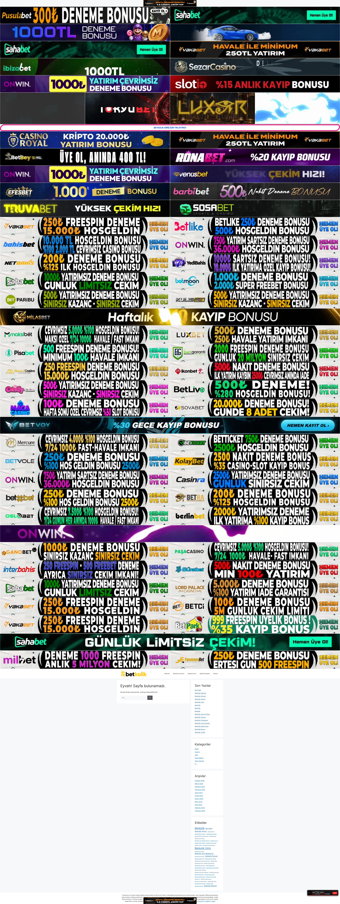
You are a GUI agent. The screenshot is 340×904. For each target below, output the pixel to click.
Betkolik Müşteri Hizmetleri (212, 867)
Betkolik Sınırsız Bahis (211, 877)
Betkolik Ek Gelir (198, 845)
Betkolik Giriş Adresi (199, 851)
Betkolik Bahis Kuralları (211, 834)
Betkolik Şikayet (205, 673)
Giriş (196, 755)
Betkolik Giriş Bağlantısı (204, 854)
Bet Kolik (198, 690)
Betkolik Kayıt (214, 861)
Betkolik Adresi (200, 699)
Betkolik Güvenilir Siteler (210, 858)
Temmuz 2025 (200, 790)
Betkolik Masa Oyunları (200, 865)
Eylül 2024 (198, 805)
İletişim (215, 673)
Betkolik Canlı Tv (214, 840)
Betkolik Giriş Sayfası (202, 714)
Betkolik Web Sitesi (212, 881)
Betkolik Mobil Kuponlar (200, 867)
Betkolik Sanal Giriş (199, 874)
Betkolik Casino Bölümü (200, 843)
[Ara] (150, 698)
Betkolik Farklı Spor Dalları (209, 845)
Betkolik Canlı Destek (202, 723)
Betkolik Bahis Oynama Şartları (202, 836)
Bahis (197, 749)
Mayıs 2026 (199, 784)
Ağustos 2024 (200, 808)
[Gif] (170, 317)
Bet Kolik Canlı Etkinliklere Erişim (202, 840)
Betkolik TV (197, 879)
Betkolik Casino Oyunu (211, 843)
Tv (195, 764)
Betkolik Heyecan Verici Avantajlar (202, 861)
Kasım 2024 (199, 799)
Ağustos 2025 (200, 787)
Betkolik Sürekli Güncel (200, 877)
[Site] (85, 226)
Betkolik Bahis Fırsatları (200, 834)
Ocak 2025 (198, 793)
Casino (197, 752)
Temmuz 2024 (200, 811)
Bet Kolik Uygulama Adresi (201, 881)
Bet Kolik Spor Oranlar (209, 874)
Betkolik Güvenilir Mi (199, 858)
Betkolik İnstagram (201, 720)
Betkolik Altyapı (200, 717)
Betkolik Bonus (200, 729)
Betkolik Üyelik (200, 732)
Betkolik (167, 673)
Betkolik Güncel (200, 696)
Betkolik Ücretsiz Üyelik (200, 883)
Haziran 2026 (199, 781)
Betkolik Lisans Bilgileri (209, 863)
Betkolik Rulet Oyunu (214, 872)
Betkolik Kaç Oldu (199, 863)
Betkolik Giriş (192, 673)
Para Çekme (199, 758)
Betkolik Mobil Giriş (201, 726)
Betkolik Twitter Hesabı (206, 879)
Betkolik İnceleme (178, 673)
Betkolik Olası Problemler (200, 870)
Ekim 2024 (198, 802)
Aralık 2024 (199, 796)
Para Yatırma (199, 761)
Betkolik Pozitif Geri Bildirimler (202, 872)
